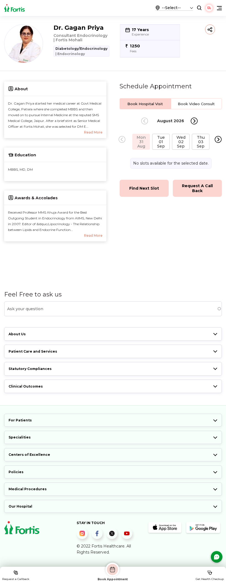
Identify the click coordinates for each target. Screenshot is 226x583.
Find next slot (144, 188)
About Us (17, 334)
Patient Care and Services (33, 351)
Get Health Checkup (210, 579)
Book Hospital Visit (145, 104)
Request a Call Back (197, 188)
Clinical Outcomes (26, 386)
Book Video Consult (196, 104)
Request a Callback (15, 579)
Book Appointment (113, 579)
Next (194, 121)
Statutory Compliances (30, 369)
